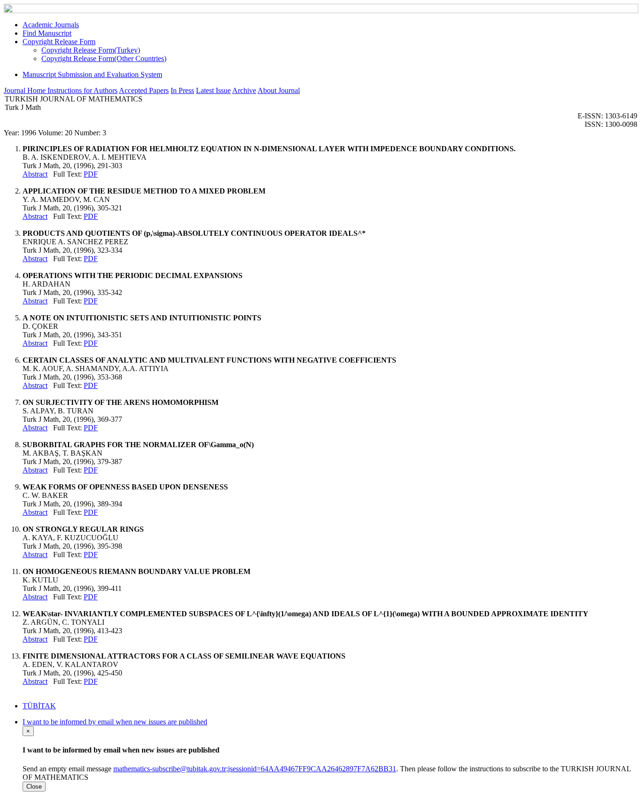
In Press (182, 90)
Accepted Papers (144, 90)
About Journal (279, 90)
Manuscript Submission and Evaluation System (92, 74)
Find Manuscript (47, 33)
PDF (91, 174)
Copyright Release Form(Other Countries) (103, 58)
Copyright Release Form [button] (59, 42)
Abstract (35, 174)
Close (34, 786)
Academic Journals (51, 25)
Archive (244, 90)
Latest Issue (213, 90)
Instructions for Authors (82, 90)
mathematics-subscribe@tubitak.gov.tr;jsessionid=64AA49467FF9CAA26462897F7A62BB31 (254, 769)
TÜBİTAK (39, 706)
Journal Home (25, 90)
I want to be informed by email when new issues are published (115, 722)
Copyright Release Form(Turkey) (90, 50)
